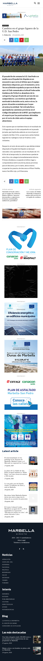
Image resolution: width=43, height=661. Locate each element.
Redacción (7, 35)
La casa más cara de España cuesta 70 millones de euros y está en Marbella (14, 485)
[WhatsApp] (26, 40)
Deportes (5, 25)
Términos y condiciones (21, 542)
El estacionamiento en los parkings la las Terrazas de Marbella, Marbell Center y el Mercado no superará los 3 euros (15, 460)
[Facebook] (11, 40)
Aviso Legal (21, 540)
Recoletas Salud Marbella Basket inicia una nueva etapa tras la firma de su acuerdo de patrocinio (16, 497)
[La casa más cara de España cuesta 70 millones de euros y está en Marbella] (33, 486)
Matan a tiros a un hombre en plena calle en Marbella (16, 649)
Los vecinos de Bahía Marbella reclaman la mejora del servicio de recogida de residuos (33, 194)
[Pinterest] (21, 40)
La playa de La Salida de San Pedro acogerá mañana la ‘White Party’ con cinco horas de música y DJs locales (15, 473)
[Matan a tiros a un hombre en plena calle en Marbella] (37, 650)
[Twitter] (16, 40)
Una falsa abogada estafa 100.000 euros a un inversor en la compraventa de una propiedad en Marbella (16, 638)
